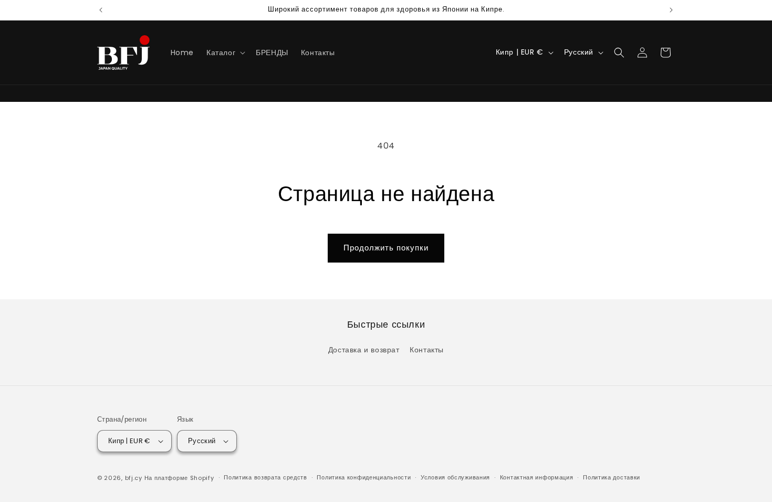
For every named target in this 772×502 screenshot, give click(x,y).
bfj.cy (133, 478)
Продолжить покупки (386, 247)
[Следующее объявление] (671, 10)
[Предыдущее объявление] (100, 10)
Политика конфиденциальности (364, 477)
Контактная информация (536, 477)
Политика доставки (611, 477)
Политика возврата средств (265, 477)
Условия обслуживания (455, 477)
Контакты (427, 349)
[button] (224, 52)
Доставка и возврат (364, 349)
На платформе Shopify (179, 478)
